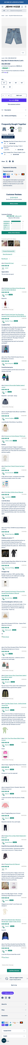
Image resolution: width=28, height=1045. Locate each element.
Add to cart (19, 95)
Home (3, 15)
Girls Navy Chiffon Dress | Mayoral (14, 492)
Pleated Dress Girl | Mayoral (12, 864)
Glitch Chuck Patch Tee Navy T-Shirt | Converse (13, 146)
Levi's (6, 15)
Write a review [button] (14, 203)
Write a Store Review (14, 232)
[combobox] (14, 10)
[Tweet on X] (6, 161)
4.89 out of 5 (18, 216)
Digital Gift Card (9, 263)
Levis (3, 58)
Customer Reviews (7, 214)
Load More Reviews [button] (14, 970)
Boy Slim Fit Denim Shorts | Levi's (15, 15)
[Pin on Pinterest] (12, 161)
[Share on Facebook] (9, 161)
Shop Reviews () (7, 254)
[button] (25, 6)
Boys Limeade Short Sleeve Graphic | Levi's (14, 152)
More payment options (14, 104)
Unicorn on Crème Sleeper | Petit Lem (15, 436)
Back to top (14, 985)
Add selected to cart (8, 137)
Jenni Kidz (7, 1041)
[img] (14, 216)
